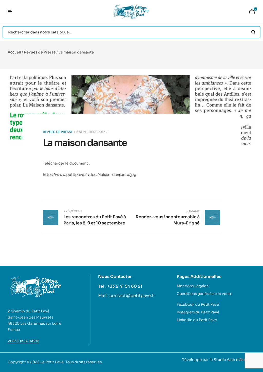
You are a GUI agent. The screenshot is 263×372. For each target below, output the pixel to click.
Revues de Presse (40, 52)
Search (253, 32)
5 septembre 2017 (90, 132)
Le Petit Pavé (52, 362)
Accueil (14, 52)
